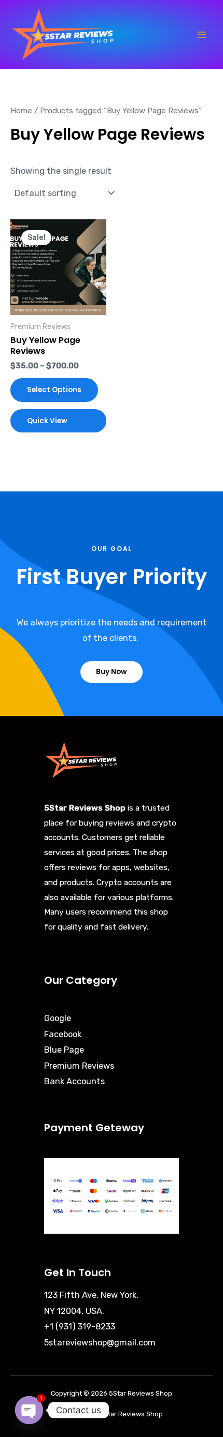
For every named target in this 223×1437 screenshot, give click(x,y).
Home (21, 110)
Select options (54, 390)
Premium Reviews (79, 1066)
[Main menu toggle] (201, 34)
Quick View (47, 421)
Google (57, 1018)
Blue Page (64, 1050)
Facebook (62, 1034)
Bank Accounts (74, 1081)
